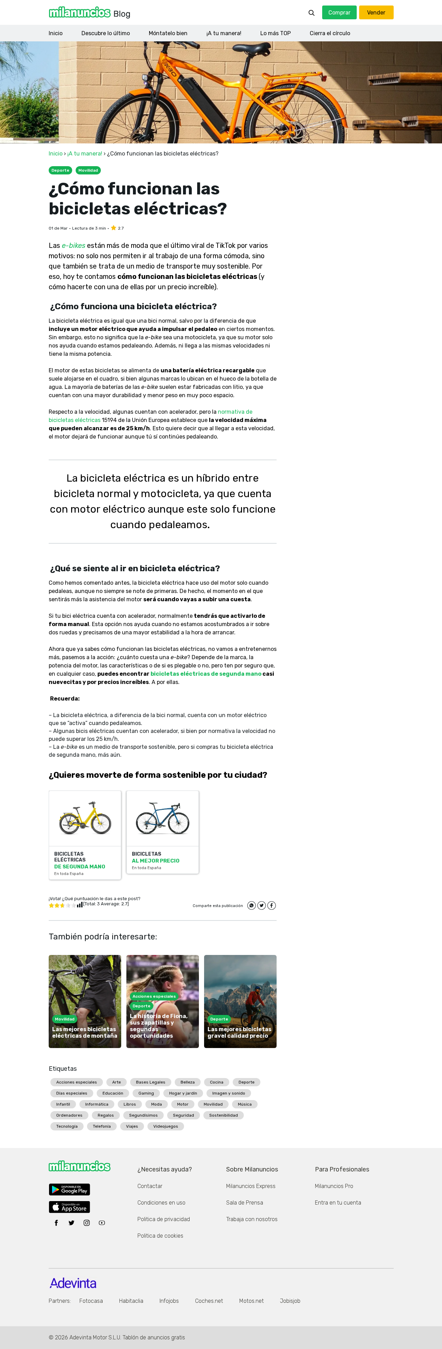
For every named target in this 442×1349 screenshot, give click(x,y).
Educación (113, 1093)
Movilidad (213, 1104)
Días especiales (71, 1093)
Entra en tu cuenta (338, 1202)
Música (245, 1104)
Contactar (149, 1186)
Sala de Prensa (244, 1202)
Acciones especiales (76, 1082)
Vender (376, 12)
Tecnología (67, 1126)
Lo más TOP (275, 33)
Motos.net (251, 1301)
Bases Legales (150, 1082)
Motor (183, 1104)
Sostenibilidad (223, 1115)
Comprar (339, 12)
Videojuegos (165, 1126)
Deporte (246, 1082)
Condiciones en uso (161, 1202)
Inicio (56, 33)
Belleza (188, 1082)
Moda (156, 1104)
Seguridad (183, 1115)
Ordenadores (69, 1115)
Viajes (132, 1126)
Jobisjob (290, 1301)
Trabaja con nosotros (252, 1219)
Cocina (216, 1082)
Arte (116, 1082)
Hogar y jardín (183, 1093)
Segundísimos (143, 1115)
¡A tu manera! (223, 33)
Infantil (63, 1104)
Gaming (146, 1093)
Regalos (106, 1115)
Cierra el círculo (330, 33)
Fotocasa (91, 1301)
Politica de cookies (160, 1235)
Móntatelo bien (168, 33)
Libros (130, 1104)
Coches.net (209, 1301)
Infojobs (169, 1301)
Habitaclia (131, 1301)
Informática (96, 1104)
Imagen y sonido (228, 1093)
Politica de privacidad (163, 1219)
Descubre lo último (105, 33)
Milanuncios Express (251, 1186)
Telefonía (102, 1126)
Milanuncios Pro (334, 1186)
